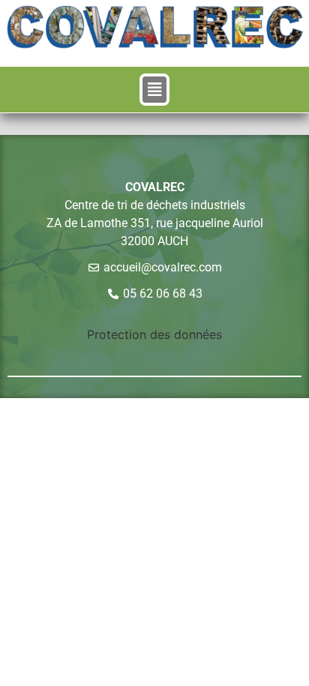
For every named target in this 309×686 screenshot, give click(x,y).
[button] (155, 89)
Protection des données (154, 334)
